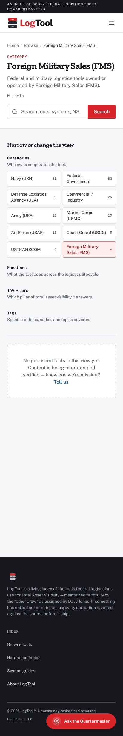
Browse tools (19, 644)
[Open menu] (111, 23)
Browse (31, 45)
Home (13, 45)
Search (102, 111)
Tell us (61, 382)
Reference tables (23, 657)
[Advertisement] (61, 459)
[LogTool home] (30, 23)
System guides (21, 670)
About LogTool (21, 683)
